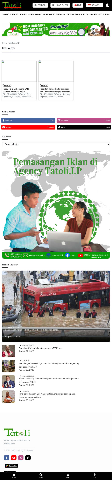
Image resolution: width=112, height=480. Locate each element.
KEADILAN (60, 14)
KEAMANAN (48, 14)
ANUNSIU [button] (41, 5)
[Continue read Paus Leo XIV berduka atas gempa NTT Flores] (8, 351)
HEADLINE (26, 361)
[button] (14, 476)
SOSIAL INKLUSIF (13, 327)
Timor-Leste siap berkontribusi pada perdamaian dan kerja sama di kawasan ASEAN (49, 380)
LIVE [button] (79, 5)
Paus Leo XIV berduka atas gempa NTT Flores (40, 348)
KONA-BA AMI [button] (61, 5)
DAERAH (14, 14)
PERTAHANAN (34, 14)
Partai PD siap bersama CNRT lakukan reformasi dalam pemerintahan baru (16, 90)
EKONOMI (25, 391)
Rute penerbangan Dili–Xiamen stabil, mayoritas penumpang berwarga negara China (47, 395)
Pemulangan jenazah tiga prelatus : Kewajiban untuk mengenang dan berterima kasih (49, 365)
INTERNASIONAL (94, 14)
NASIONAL (80, 14)
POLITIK (23, 14)
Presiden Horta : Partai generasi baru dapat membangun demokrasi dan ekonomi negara (56, 90)
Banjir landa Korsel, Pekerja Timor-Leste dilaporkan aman (31, 330)
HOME (5, 14)
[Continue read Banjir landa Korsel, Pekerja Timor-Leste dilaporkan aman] (56, 306)
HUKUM (70, 14)
